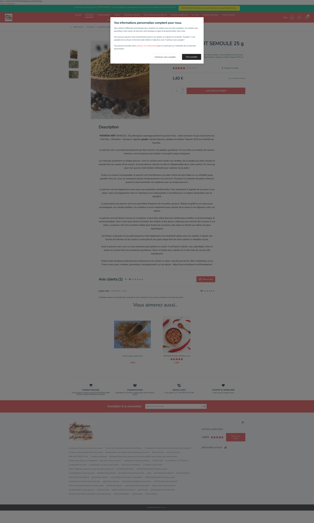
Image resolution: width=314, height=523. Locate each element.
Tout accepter (192, 57)
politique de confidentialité (146, 46)
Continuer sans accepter (165, 57)
